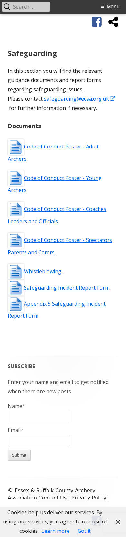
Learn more (55, 530)
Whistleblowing (43, 271)
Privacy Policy (88, 498)
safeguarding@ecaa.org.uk (80, 98)
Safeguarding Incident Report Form (67, 287)
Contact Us (52, 498)
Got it (84, 530)
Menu (113, 6)
